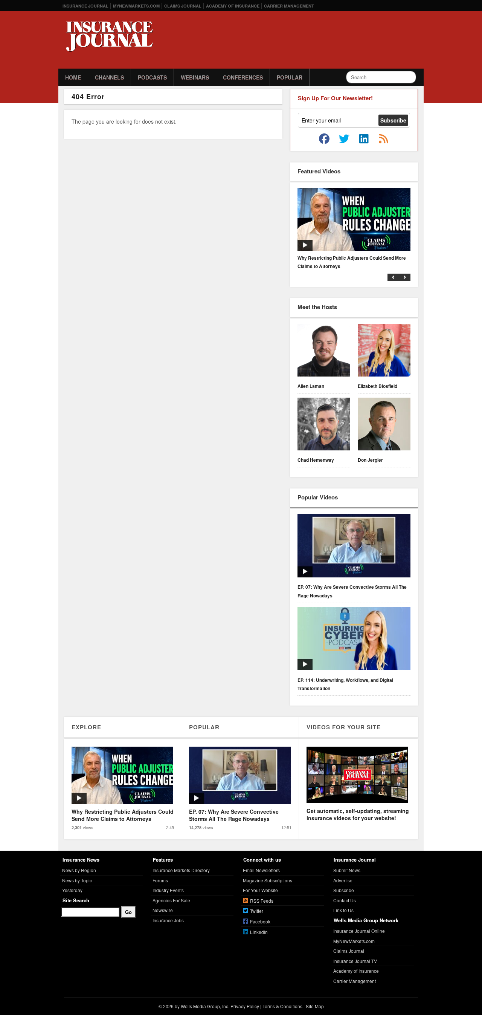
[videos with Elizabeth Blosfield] (384, 351)
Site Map (315, 1006)
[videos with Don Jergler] (384, 425)
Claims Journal (182, 6)
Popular (289, 77)
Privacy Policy (244, 1006)
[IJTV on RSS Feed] (383, 139)
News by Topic (77, 880)
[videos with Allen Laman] (323, 351)
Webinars (195, 77)
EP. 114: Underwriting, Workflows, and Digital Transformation (345, 684)
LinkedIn (259, 932)
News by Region (79, 870)
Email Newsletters (261, 870)
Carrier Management (289, 6)
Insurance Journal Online (359, 931)
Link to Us (343, 910)
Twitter (256, 911)
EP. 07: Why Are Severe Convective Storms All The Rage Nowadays (352, 591)
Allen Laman (310, 386)
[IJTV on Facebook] (324, 139)
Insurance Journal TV (355, 961)
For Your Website (260, 890)
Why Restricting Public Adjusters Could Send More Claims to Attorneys (351, 261)
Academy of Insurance (232, 6)
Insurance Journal (85, 6)
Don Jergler (370, 459)
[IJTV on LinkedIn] (364, 139)
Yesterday (72, 890)
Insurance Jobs (168, 920)
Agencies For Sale (171, 900)
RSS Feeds (261, 900)
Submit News (346, 870)
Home (73, 77)
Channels (109, 77)
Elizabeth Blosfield (377, 386)
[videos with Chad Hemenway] (323, 425)
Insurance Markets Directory (181, 870)
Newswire (163, 910)
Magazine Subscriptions (267, 880)
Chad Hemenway (315, 459)
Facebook (260, 921)
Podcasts (152, 77)
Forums (160, 880)
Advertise (342, 880)
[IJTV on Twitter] (344, 139)
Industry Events (168, 890)
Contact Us (344, 900)
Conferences (243, 77)
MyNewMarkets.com (136, 6)
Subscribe (343, 890)
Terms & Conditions (282, 1006)
